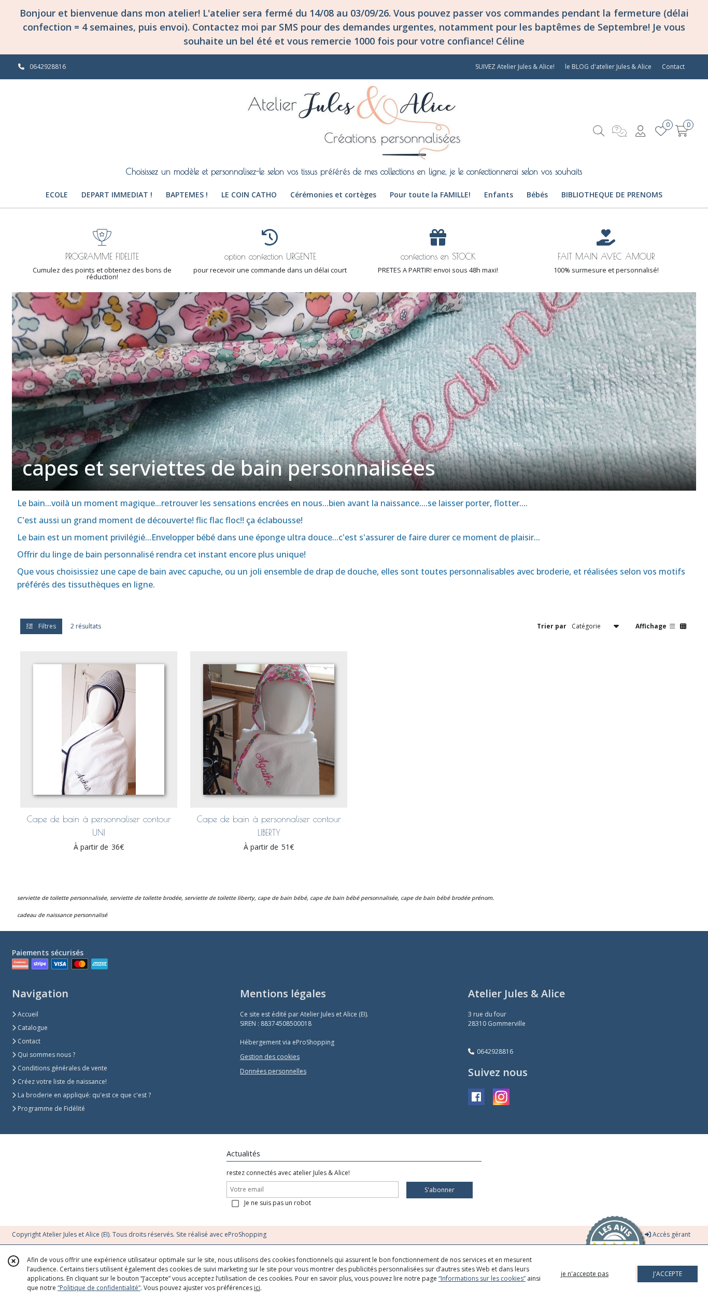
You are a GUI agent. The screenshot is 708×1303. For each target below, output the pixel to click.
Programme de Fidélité (50, 1108)
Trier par (552, 625)
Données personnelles (273, 1071)
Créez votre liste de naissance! (61, 1081)
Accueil (27, 1014)
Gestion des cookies (270, 1056)
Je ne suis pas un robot (277, 1202)
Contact (673, 66)
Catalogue (32, 1027)
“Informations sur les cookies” (482, 1278)
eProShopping (245, 1234)
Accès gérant (670, 1234)
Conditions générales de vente (61, 1068)
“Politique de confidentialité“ (99, 1287)
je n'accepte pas (584, 1273)
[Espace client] (640, 130)
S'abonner (439, 1189)
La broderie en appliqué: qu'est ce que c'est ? (83, 1095)
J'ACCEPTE (667, 1273)
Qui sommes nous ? (45, 1054)
